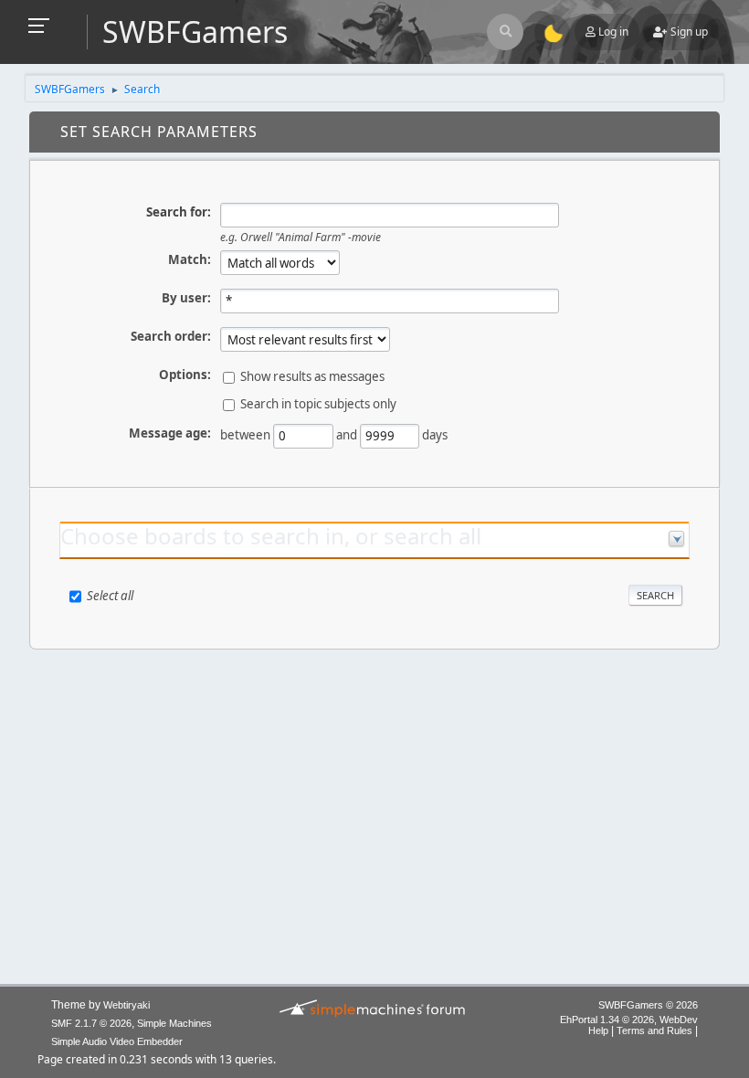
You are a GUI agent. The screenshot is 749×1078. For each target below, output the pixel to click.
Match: (189, 259)
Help (598, 1030)
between (245, 435)
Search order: (171, 336)
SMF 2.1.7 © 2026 (91, 1023)
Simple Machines (174, 1023)
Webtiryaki (126, 1004)
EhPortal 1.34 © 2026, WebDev (629, 1019)
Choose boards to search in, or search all (270, 536)
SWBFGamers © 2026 (648, 1004)
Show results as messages (312, 376)
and (346, 435)
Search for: (178, 212)
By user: (186, 298)
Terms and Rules (654, 1030)
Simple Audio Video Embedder (117, 1041)
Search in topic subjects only (318, 404)
